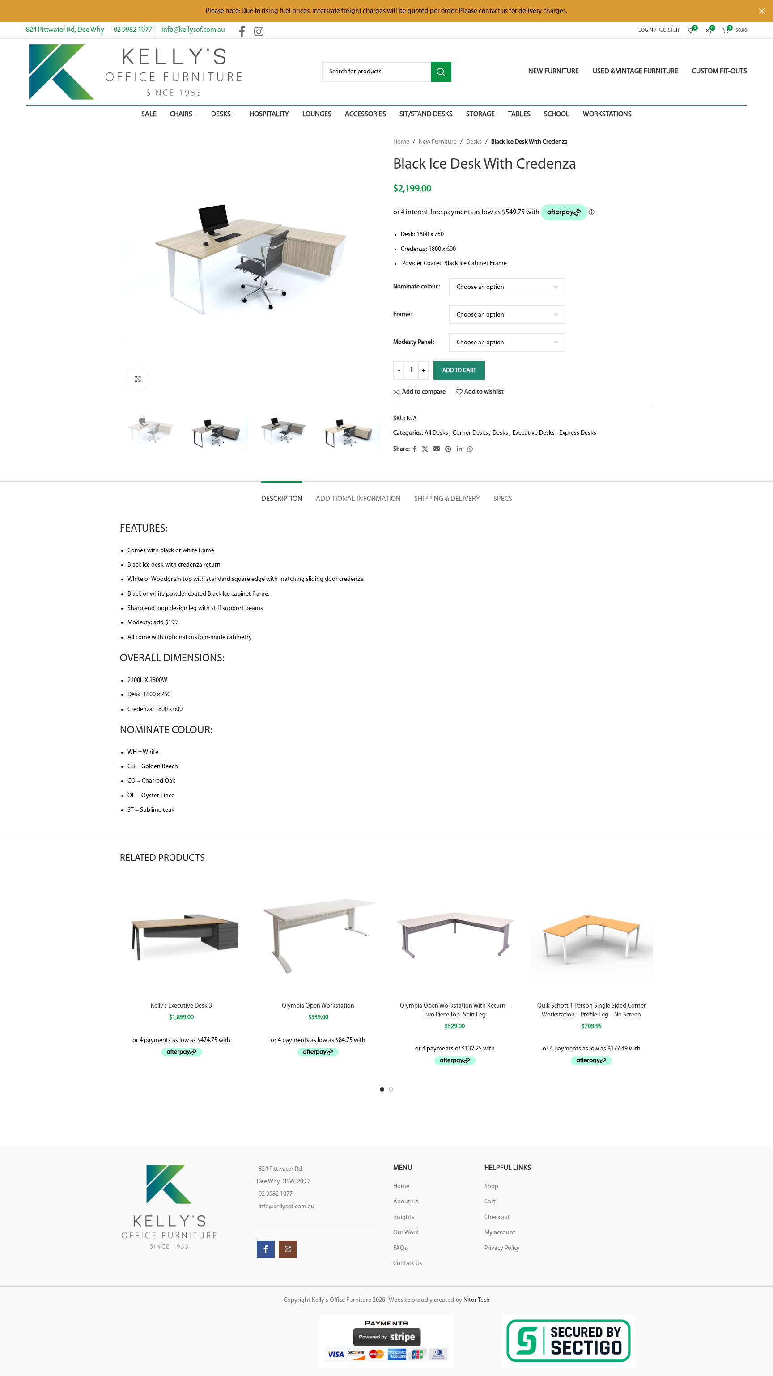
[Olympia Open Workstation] (318, 936)
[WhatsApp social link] (470, 449)
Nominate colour (415, 287)
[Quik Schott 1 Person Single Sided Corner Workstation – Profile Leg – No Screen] (592, 936)
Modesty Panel (412, 342)
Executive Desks (534, 433)
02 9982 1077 (133, 30)
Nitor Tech (476, 1300)
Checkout (497, 1217)
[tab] (281, 494)
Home (401, 142)
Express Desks (577, 433)
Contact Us (407, 1263)
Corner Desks (470, 433)
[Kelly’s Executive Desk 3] (181, 936)
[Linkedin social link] (459, 449)
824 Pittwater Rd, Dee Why (65, 30)
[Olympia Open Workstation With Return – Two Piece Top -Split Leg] (455, 936)
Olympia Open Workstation (318, 1006)
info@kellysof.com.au (193, 30)
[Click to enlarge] (138, 379)
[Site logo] (135, 71)
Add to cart (459, 370)
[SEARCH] (441, 72)
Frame (401, 314)
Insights (403, 1217)
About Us (405, 1201)
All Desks (436, 433)
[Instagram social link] (259, 32)
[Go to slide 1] (382, 1089)
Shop (491, 1186)
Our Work (406, 1232)
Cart (490, 1201)
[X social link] (425, 449)
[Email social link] (436, 449)
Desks (474, 142)
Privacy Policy (502, 1248)
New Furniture (438, 142)
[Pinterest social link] (448, 449)
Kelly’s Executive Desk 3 (181, 1006)
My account (499, 1232)
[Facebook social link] (242, 32)
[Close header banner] (762, 11)
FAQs (400, 1248)
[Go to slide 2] (391, 1089)
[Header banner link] (373, 11)
